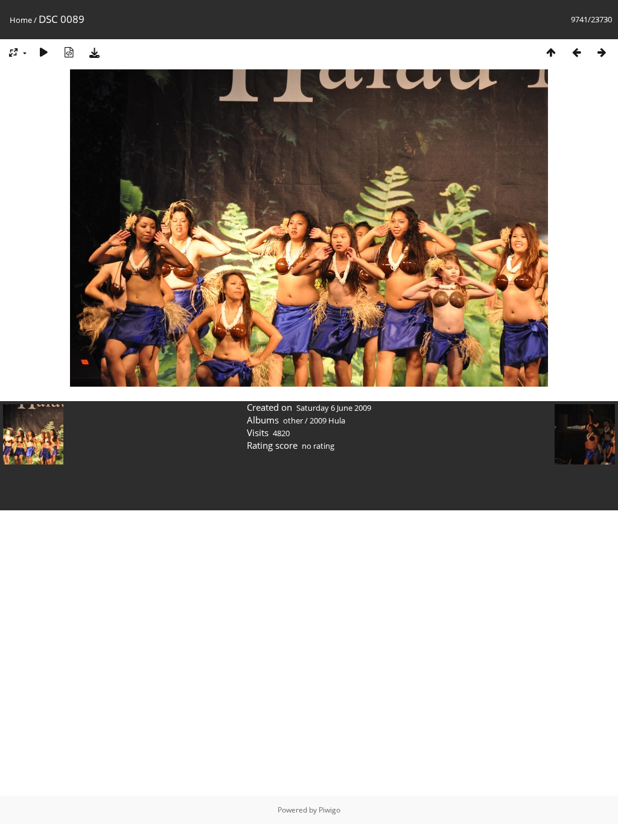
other (293, 420)
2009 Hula (327, 420)
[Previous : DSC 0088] (576, 52)
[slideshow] (43, 52)
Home (21, 19)
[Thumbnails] (551, 52)
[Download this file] (94, 52)
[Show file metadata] (68, 52)
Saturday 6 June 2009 (333, 407)
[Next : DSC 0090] (601, 52)
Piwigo (329, 810)
